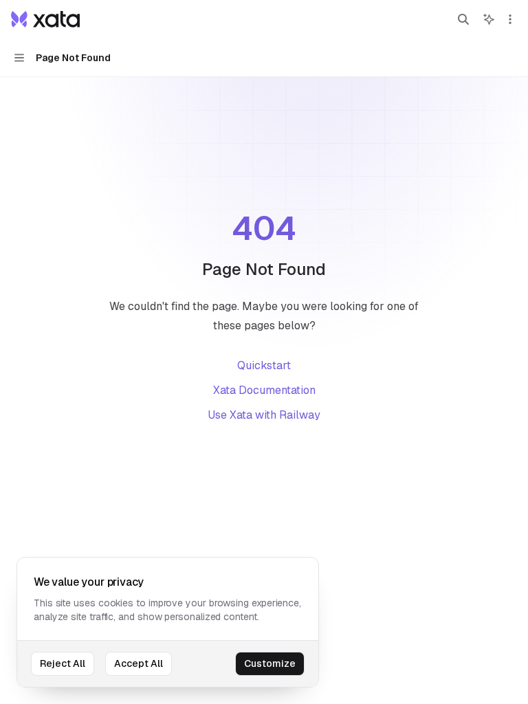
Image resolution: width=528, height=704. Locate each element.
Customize (270, 663)
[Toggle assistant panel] (489, 19)
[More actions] (510, 19)
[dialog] (167, 622)
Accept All (138, 663)
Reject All (62, 663)
